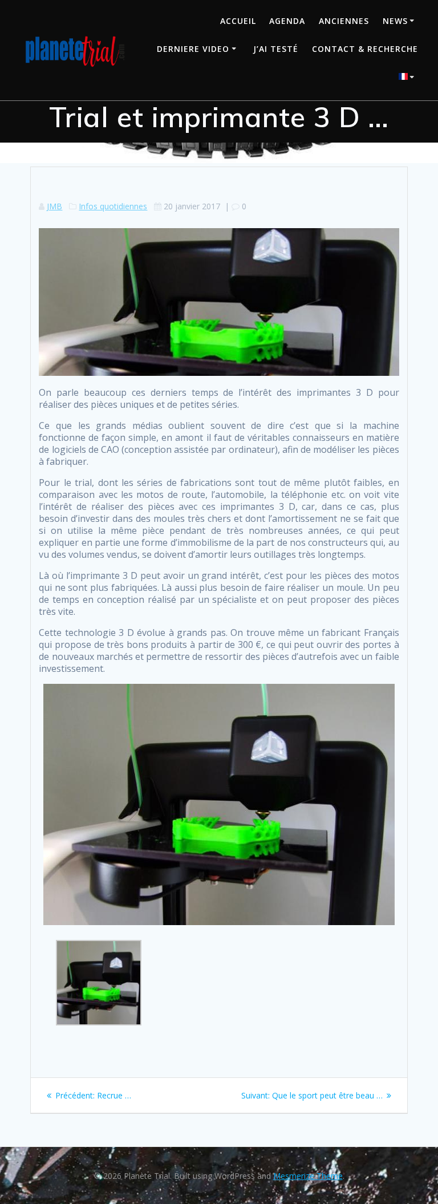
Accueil (238, 20)
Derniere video (193, 48)
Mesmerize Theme (308, 1175)
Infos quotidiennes (113, 206)
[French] (408, 78)
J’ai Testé (275, 48)
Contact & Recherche (365, 48)
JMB (54, 206)
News (395, 20)
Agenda (287, 20)
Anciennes (344, 20)
